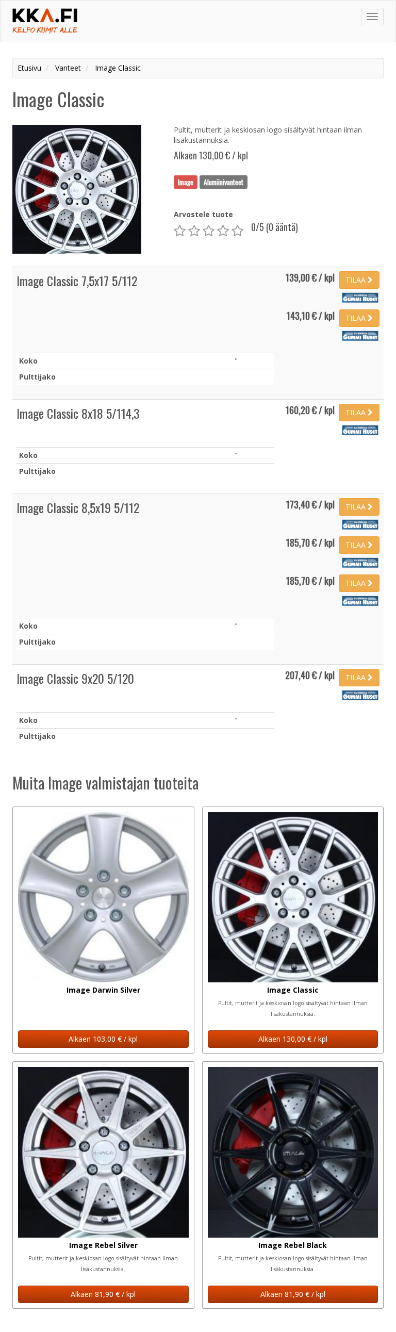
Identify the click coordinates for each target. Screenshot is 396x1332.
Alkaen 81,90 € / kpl (103, 1294)
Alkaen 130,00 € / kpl (292, 1039)
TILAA (356, 280)
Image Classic (293, 990)
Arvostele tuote (203, 214)
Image (185, 181)
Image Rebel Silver (103, 1245)
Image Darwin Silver (103, 990)
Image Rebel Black (292, 1245)
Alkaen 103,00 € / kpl (103, 1039)
